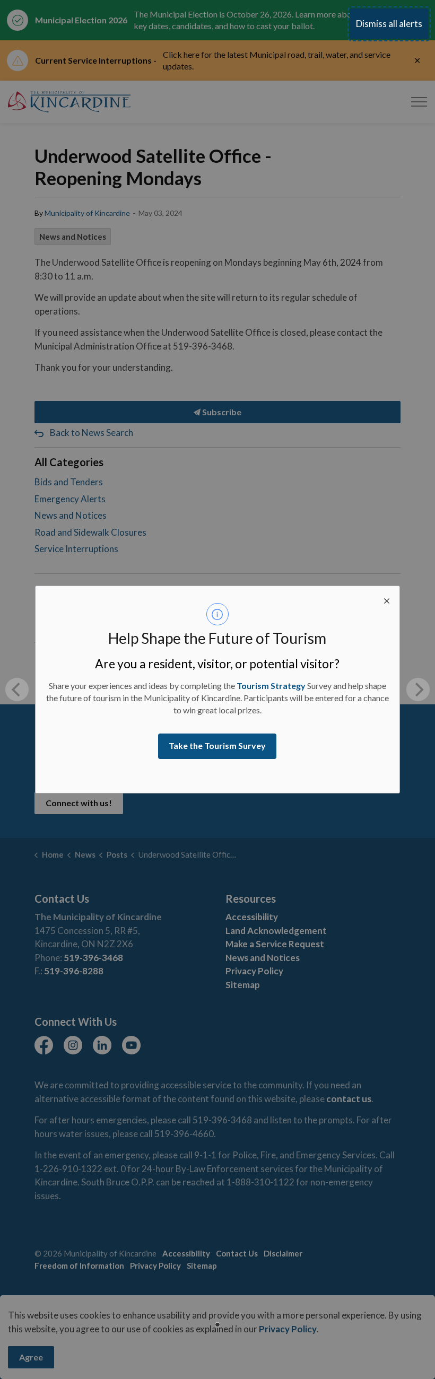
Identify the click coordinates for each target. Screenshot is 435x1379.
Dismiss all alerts (389, 23)
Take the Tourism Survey (217, 745)
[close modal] (386, 599)
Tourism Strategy (271, 685)
